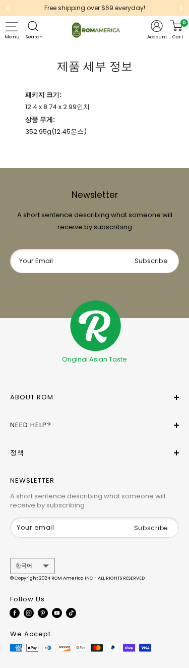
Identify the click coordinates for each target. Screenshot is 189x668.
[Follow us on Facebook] (15, 612)
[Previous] (8, 8)
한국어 (24, 565)
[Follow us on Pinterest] (43, 612)
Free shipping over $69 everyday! (94, 8)
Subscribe (151, 261)
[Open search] (34, 26)
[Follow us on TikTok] (71, 612)
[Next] (181, 8)
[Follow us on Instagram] (29, 612)
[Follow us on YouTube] (57, 612)
